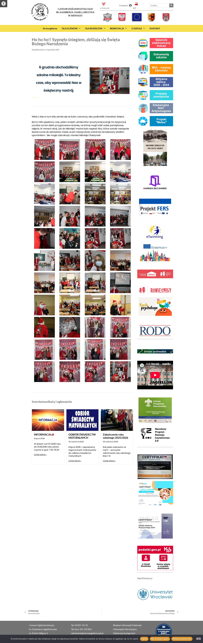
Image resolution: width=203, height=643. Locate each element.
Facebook (123, 5)
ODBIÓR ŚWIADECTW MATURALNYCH (82, 436)
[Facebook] (130, 5)
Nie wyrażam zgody (160, 639)
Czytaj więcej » (40, 454)
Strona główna (50, 28)
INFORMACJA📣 (44, 434)
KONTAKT (155, 28)
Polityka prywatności (182, 639)
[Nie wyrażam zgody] (198, 638)
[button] (3, 3)
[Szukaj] (171, 5)
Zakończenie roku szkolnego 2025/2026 (115, 436)
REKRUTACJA (117, 28)
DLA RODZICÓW (93, 28)
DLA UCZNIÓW (70, 28)
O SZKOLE (136, 28)
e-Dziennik (104, 8)
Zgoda (144, 639)
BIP (134, 8)
